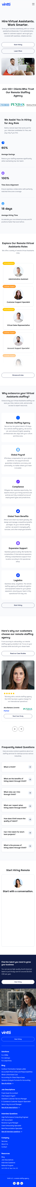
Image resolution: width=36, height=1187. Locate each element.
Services (4, 1141)
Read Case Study (18, 716)
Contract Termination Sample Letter (13, 1069)
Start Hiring (18, 45)
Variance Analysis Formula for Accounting (15, 1080)
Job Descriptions (8, 1090)
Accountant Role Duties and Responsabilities (16, 1072)
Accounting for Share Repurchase (13, 1077)
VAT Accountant (7, 1120)
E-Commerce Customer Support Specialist (16, 1101)
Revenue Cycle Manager (9, 1123)
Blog (3, 1065)
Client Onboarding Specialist (11, 1126)
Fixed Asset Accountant (9, 1093)
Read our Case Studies (18, 653)
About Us (4, 1144)
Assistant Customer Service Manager (14, 1099)
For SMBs (4, 1055)
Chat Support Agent (8, 1096)
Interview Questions (9, 1114)
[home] (6, 4)
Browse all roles (18, 375)
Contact (4, 1147)
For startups (5, 1058)
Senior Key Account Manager (11, 1104)
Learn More (18, 51)
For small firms (6, 1061)
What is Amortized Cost (9, 1075)
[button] (33, 4)
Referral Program (7, 1165)
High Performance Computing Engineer (14, 1117)
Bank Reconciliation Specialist (11, 1128)
